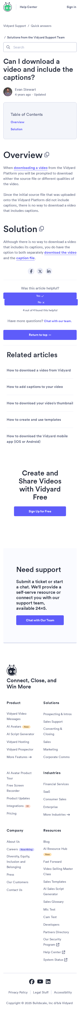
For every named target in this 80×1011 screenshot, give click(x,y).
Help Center (28, 7)
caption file (25, 258)
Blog (46, 842)
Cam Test (50, 917)
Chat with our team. (58, 321)
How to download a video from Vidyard (39, 370)
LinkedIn (49, 271)
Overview (17, 122)
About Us (13, 842)
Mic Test (49, 909)
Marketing (50, 749)
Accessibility (63, 992)
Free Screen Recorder (15, 788)
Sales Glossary (53, 902)
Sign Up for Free (40, 511)
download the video (60, 252)
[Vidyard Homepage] (7, 7)
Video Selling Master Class (58, 871)
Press (10, 875)
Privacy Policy (18, 992)
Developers (51, 925)
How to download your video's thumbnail (40, 403)
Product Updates (18, 798)
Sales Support (53, 722)
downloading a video (31, 167)
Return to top (38, 335)
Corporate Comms (56, 757)
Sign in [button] (71, 7)
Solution (16, 129)
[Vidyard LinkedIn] (48, 981)
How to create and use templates (34, 419)
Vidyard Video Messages (16, 716)
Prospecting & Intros (57, 714)
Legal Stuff (40, 992)
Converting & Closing (52, 731)
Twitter (40, 271)
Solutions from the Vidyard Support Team (36, 37)
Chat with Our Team (40, 620)
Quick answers (41, 26)
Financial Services (56, 784)
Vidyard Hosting (18, 742)
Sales (47, 742)
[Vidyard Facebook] (31, 981)
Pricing (11, 813)
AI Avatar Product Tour (19, 775)
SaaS (46, 792)
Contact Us (14, 890)
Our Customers (17, 882)
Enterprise (50, 807)
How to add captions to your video (35, 386)
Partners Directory (56, 932)
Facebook (31, 271)
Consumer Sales (54, 799)
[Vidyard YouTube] (40, 981)
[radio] (40, 296)
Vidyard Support (14, 26)
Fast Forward (52, 862)
